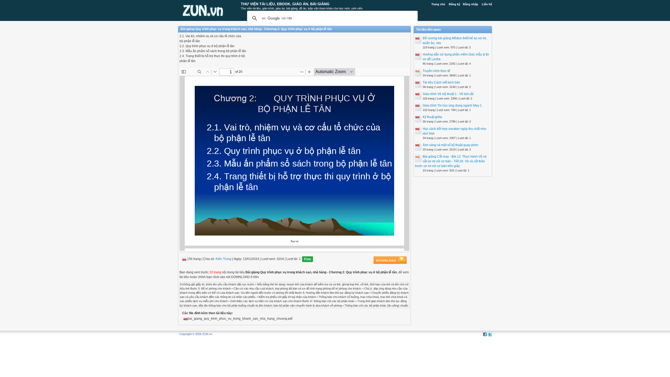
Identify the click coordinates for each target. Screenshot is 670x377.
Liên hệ (487, 4)
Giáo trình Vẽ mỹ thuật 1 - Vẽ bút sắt (448, 94)
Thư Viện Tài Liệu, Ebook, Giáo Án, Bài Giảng (285, 4)
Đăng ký (454, 4)
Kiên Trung (223, 259)
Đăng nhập (470, 4)
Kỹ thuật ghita (432, 117)
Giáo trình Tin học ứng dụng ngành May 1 (452, 105)
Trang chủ (438, 4)
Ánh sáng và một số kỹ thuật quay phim (450, 145)
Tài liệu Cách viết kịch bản (441, 82)
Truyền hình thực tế (436, 71)
